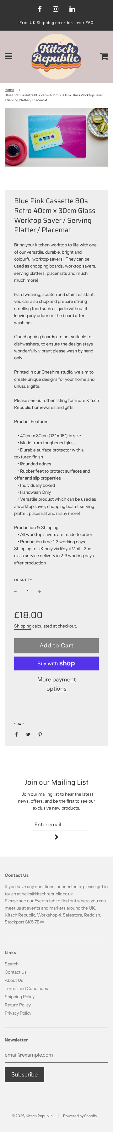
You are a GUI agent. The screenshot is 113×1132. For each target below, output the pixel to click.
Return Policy (18, 1005)
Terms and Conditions (26, 988)
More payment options (56, 684)
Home (9, 90)
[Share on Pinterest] (40, 734)
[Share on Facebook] (18, 734)
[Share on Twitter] (28, 734)
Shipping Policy (20, 996)
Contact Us (16, 972)
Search (12, 964)
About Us (14, 980)
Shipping (22, 626)
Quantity (23, 580)
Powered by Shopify (80, 1115)
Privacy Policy (18, 1013)
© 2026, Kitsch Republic (32, 1115)
